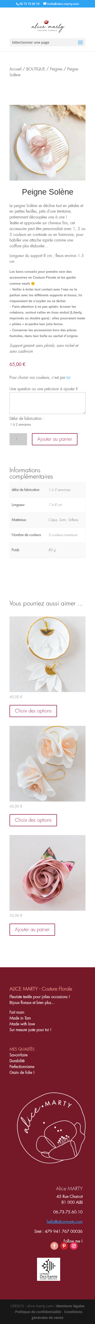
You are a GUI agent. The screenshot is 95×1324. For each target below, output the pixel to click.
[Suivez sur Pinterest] (64, 1246)
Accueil (15, 69)
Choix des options (33, 710)
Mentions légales (70, 1306)
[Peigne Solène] (48, 179)
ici (68, 378)
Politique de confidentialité (38, 1311)
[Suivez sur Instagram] (74, 1246)
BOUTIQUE (35, 69)
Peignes (56, 69)
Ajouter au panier (54, 439)
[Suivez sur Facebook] (54, 1246)
